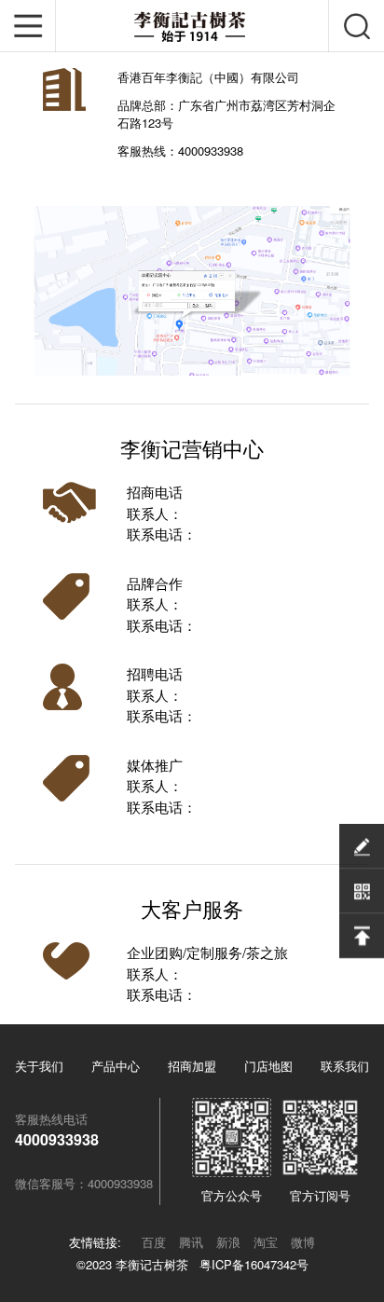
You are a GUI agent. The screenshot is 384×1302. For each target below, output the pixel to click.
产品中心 (115, 1066)
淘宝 (266, 1242)
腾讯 (191, 1242)
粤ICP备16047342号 (254, 1264)
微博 (303, 1242)
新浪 (228, 1242)
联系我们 (345, 1066)
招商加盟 (192, 1066)
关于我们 (39, 1066)
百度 (154, 1242)
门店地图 (268, 1066)
